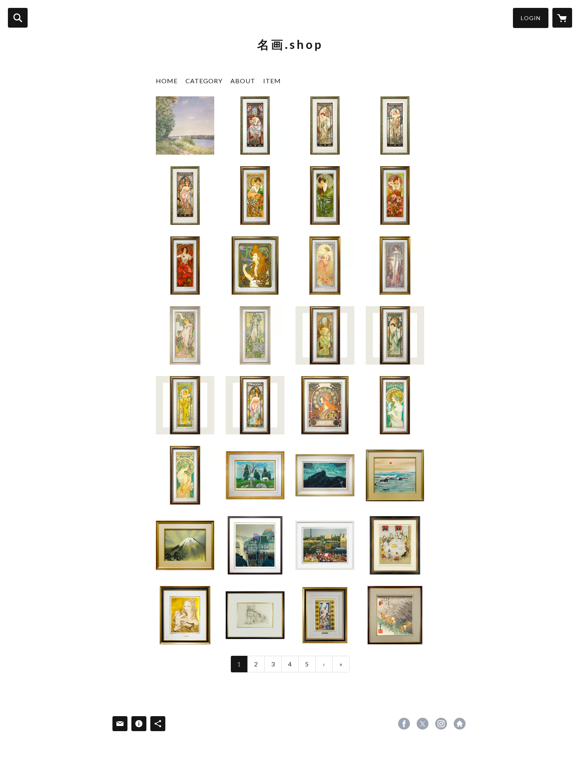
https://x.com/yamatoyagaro (422, 724)
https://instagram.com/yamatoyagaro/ (441, 724)
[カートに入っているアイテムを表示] (562, 18)
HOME (167, 80)
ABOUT (242, 80)
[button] (530, 18)
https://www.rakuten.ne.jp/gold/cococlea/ (460, 724)
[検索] (18, 18)
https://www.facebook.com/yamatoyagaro (404, 724)
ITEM (272, 80)
